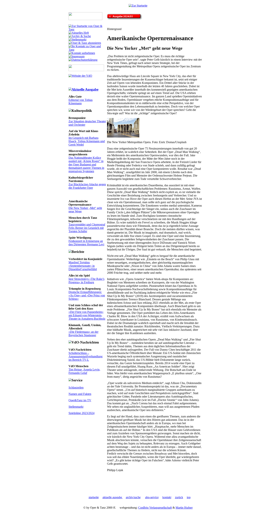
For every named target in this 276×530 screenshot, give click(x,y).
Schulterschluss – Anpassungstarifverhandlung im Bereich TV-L (86, 356)
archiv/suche (133, 497)
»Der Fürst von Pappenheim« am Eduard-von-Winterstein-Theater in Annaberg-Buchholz (87, 315)
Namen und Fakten (80, 393)
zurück (179, 497)
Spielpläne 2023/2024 (81, 413)
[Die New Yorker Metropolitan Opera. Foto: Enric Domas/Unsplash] (123, 136)
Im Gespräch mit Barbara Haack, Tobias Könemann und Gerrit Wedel (87, 141)
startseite (94, 497)
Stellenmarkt (76, 406)
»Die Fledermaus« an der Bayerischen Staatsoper (83, 333)
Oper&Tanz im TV (80, 400)
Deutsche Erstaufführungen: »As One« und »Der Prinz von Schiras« (87, 295)
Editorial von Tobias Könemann (81, 101)
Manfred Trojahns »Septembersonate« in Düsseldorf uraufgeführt (83, 266)
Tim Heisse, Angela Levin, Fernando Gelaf (84, 371)
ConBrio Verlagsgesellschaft (155, 507)
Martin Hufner (184, 507)
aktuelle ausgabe (113, 497)
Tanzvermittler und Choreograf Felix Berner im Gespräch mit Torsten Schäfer (87, 228)
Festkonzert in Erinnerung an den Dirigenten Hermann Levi (86, 242)
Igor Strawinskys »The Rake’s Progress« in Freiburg (86, 280)
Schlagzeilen (76, 387)
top (189, 497)
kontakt (166, 497)
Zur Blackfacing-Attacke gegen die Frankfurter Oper (87, 186)
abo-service (152, 497)
